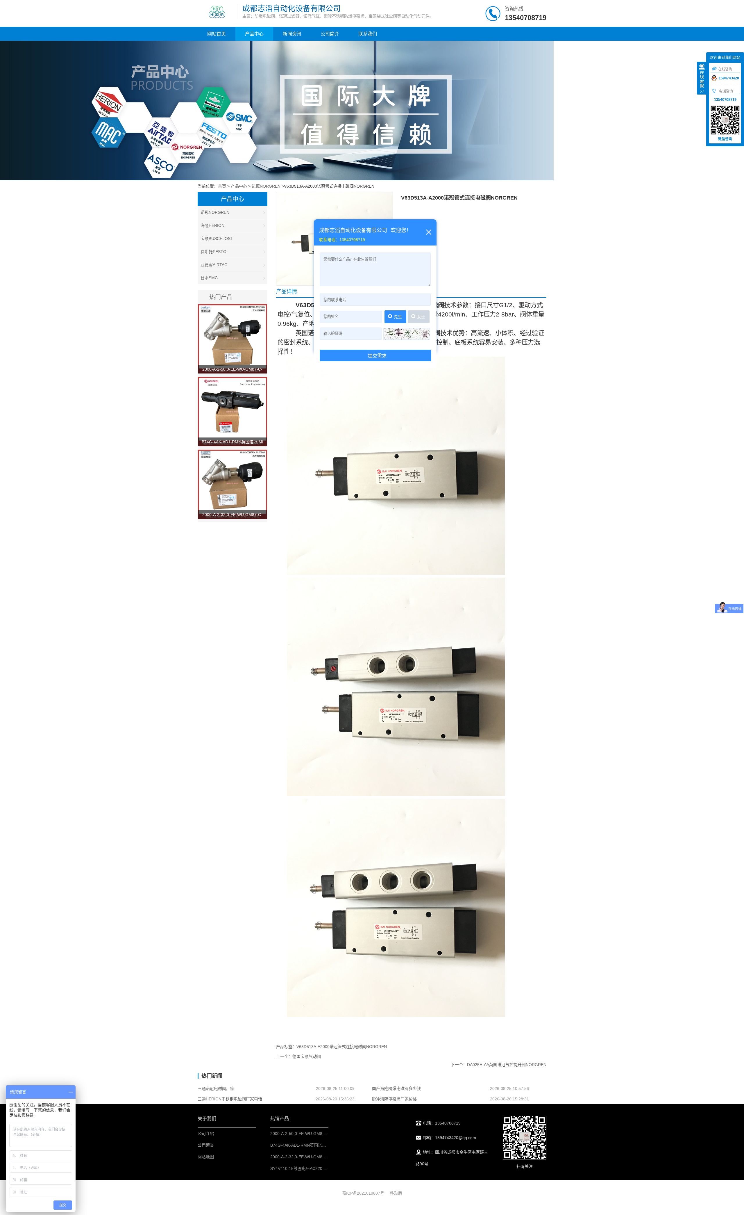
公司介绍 (206, 1133)
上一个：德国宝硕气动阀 (298, 1056)
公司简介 (330, 33)
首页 (222, 186)
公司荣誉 (206, 1145)
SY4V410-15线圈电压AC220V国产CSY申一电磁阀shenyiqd (324, 1168)
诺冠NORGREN (266, 186)
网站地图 (206, 1156)
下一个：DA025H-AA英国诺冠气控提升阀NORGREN (498, 1064)
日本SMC (209, 277)
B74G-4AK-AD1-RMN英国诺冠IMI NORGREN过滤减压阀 (322, 1145)
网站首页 (216, 33)
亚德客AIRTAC (214, 264)
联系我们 (367, 33)
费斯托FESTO (213, 251)
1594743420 (729, 78)
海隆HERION (212, 225)
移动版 (396, 1193)
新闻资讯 (292, 33)
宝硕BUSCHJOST (217, 238)
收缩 (702, 79)
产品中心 (254, 33)
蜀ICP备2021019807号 (363, 1193)
